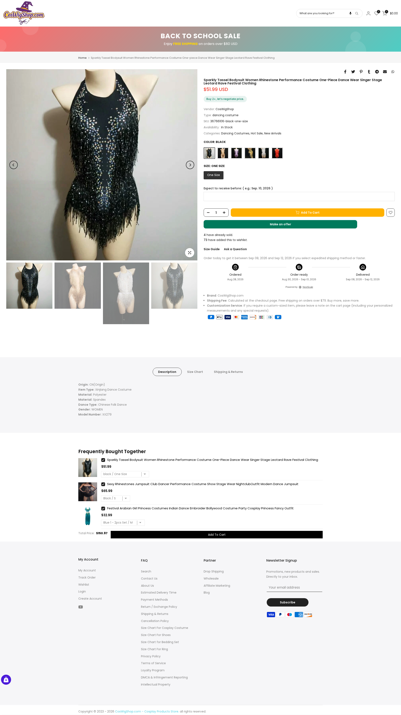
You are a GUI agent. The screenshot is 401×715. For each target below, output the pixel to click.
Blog (207, 592)
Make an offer (284, 225)
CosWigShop (225, 109)
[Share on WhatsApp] (393, 71)
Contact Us (149, 578)
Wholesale (211, 578)
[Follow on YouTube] (80, 607)
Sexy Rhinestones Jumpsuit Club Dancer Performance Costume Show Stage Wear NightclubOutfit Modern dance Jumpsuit (202, 484)
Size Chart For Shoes (156, 635)
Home (82, 57)
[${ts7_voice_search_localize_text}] (350, 13)
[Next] (190, 165)
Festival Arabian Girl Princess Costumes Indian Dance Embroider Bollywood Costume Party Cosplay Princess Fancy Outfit (200, 508)
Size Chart (195, 372)
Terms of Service (153, 663)
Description (167, 372)
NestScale (308, 287)
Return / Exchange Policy (159, 607)
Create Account (90, 598)
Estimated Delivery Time (158, 592)
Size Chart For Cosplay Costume (164, 628)
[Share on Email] (385, 71)
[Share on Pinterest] (361, 71)
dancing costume (225, 115)
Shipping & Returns (228, 372)
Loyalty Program (153, 670)
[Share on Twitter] (353, 71)
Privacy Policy (151, 656)
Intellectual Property (155, 684)
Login (82, 591)
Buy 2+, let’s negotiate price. (225, 99)
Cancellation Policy (155, 621)
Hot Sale (257, 133)
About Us (147, 586)
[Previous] (13, 165)
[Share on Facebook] (345, 71)
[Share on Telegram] (377, 71)
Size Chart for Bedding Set (160, 642)
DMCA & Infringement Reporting (164, 677)
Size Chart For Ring (154, 649)
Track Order (87, 577)
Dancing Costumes (235, 133)
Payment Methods (154, 600)
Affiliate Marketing (217, 586)
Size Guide (212, 249)
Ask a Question (235, 249)
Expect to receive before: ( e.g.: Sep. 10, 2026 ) (238, 189)
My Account (87, 570)
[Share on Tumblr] (369, 71)
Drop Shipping (214, 571)
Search (146, 571)
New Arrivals (272, 133)
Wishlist (83, 584)
